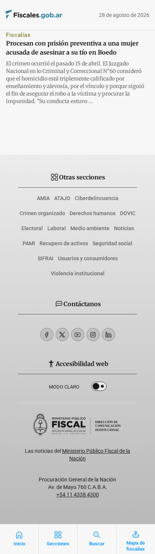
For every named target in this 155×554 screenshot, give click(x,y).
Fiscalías (18, 35)
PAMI (29, 243)
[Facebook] (46, 334)
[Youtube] (77, 334)
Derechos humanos (92, 213)
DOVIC (127, 213)
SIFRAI (45, 258)
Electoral (32, 228)
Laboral (56, 228)
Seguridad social (112, 243)
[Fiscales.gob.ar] (54, 15)
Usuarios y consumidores (88, 258)
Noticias (124, 228)
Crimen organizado (42, 213)
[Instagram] (93, 334)
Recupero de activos (64, 243)
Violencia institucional (78, 273)
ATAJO (62, 198)
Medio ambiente (89, 228)
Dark (99, 388)
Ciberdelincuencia (97, 198)
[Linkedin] (108, 334)
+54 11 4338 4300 (77, 495)
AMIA (43, 198)
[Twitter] (62, 334)
